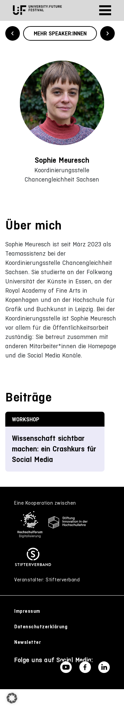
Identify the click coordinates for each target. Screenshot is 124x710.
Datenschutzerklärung (40, 627)
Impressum (27, 611)
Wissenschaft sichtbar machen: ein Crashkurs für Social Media (54, 449)
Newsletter (27, 642)
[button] (12, 698)
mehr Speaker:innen (60, 33)
